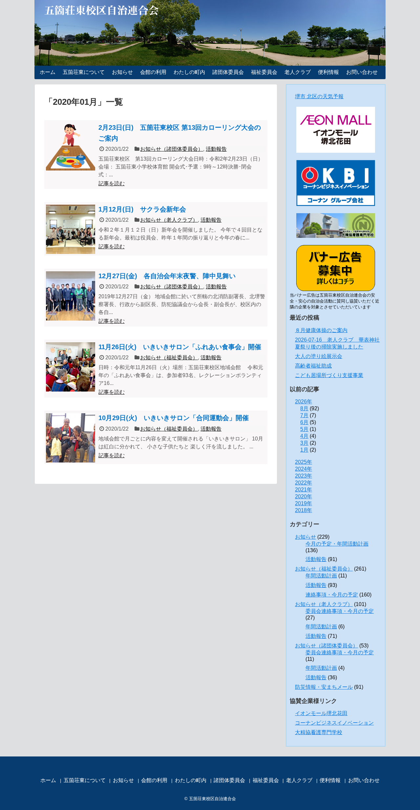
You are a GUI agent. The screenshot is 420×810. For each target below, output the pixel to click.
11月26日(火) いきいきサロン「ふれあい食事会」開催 (179, 346)
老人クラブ (297, 72)
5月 (304, 429)
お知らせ (122, 72)
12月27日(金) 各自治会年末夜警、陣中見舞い (167, 276)
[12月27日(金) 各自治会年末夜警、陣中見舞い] (70, 296)
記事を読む (111, 183)
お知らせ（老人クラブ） (169, 220)
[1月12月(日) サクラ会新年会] (70, 229)
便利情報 (328, 72)
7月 (304, 415)
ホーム (47, 72)
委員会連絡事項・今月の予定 (339, 611)
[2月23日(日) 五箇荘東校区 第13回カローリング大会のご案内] (70, 147)
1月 (304, 450)
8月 (304, 408)
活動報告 (216, 149)
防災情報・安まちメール (324, 687)
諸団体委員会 (228, 72)
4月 (304, 436)
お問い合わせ (362, 72)
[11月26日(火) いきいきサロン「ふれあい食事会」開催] (70, 367)
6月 (304, 422)
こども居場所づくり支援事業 (329, 375)
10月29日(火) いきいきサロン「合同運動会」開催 (173, 417)
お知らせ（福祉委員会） (169, 357)
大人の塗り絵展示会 (318, 356)
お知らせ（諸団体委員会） (171, 149)
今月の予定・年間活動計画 (336, 544)
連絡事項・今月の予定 (331, 594)
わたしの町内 (189, 72)
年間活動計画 (321, 575)
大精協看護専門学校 (318, 732)
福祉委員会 (264, 72)
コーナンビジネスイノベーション (334, 723)
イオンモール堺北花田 (321, 713)
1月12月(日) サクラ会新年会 (142, 209)
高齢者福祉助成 (313, 366)
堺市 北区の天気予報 (319, 96)
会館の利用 (153, 72)
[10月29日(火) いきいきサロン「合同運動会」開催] (70, 437)
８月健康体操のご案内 (321, 330)
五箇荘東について (84, 72)
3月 (304, 443)
